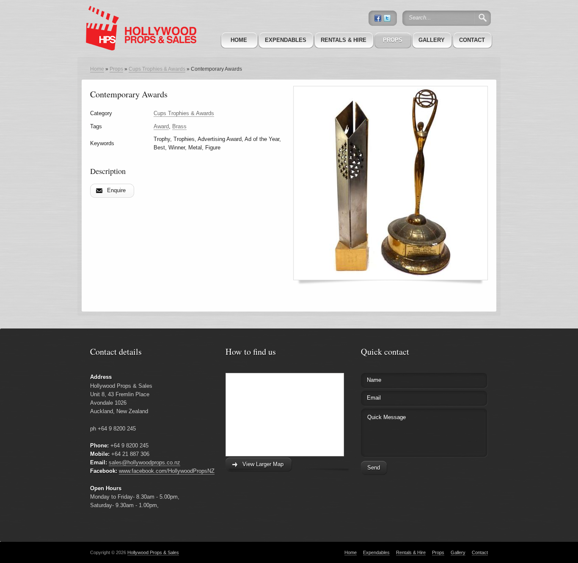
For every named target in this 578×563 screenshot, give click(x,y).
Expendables (285, 40)
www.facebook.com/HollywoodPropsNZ (167, 471)
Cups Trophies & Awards (157, 69)
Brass (179, 126)
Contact (472, 40)
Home (239, 40)
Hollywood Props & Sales (153, 552)
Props (392, 40)
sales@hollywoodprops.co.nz (144, 462)
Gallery (431, 40)
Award (161, 126)
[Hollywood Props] (139, 16)
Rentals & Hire (343, 40)
